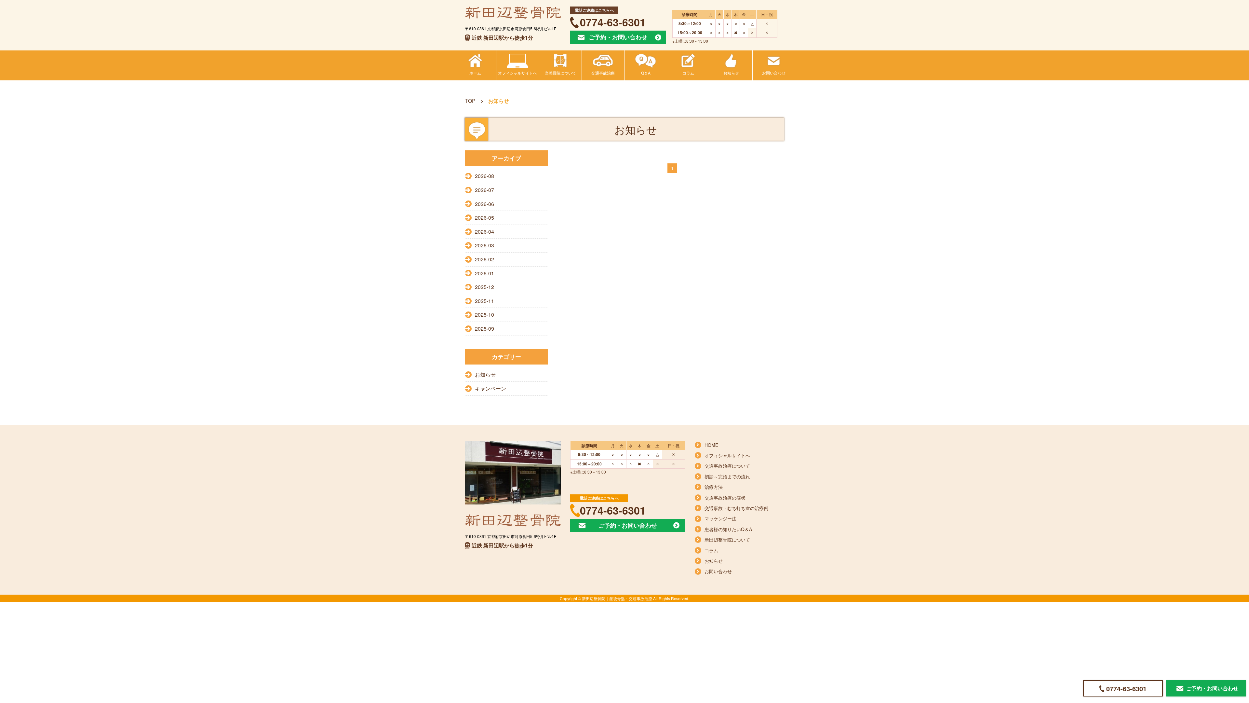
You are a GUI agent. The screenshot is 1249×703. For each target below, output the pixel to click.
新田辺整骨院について (727, 539)
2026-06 (484, 204)
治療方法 (714, 487)
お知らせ (485, 374)
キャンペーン (490, 388)
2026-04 (484, 231)
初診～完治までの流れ (727, 476)
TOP (470, 100)
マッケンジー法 (720, 518)
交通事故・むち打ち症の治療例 (736, 508)
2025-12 (484, 287)
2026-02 (484, 259)
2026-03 (484, 245)
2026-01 (484, 273)
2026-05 (484, 217)
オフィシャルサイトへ (727, 455)
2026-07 (484, 190)
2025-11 (484, 301)
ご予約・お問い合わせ (618, 37)
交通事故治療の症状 (725, 497)
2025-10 (484, 314)
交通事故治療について (727, 465)
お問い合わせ (718, 571)
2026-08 (484, 176)
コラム (711, 550)
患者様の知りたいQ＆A (728, 529)
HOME (711, 445)
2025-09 (484, 328)
